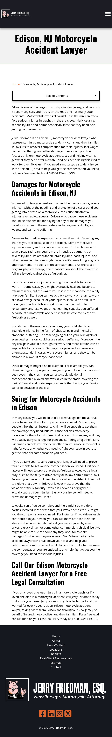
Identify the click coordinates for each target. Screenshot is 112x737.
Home (16, 84)
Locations (56, 649)
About (56, 641)
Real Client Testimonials (56, 658)
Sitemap (56, 663)
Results (56, 654)
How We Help (56, 645)
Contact (56, 667)
